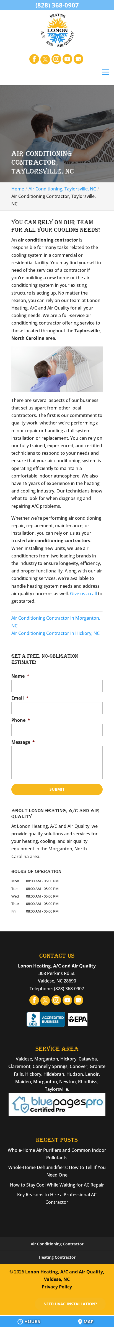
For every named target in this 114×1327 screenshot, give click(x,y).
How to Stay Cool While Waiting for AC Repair (57, 1185)
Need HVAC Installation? (70, 1303)
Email (19, 698)
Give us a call (83, 593)
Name (20, 676)
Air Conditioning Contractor (57, 1243)
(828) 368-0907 (57, 5)
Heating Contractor (57, 1257)
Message (23, 742)
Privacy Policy (57, 1287)
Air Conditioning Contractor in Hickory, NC (55, 633)
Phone (20, 720)
